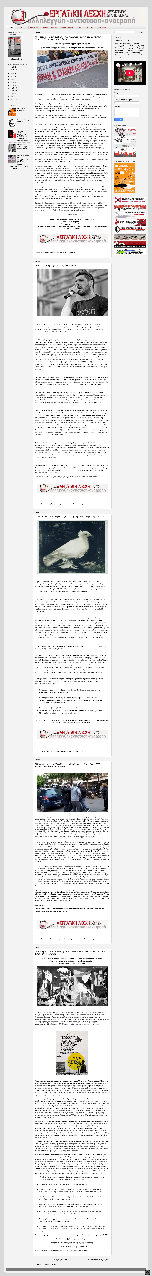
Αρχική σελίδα (60, 1260)
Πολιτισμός (118, 50)
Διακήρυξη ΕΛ (121, 57)
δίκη (61, 939)
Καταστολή (68, 939)
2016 (13, 91)
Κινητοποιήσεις (67, 504)
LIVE (142, 53)
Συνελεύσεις (130, 50)
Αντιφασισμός (56, 504)
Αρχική (10, 27)
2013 (13, 100)
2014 (13, 97)
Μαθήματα (118, 55)
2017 (13, 88)
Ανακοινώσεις (22, 27)
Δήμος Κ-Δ (64, 253)
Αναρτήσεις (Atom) (50, 1264)
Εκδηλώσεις (34, 27)
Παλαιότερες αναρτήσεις (98, 1260)
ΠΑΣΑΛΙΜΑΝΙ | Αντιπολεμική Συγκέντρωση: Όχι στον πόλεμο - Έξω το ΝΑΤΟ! (70, 517)
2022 (13, 73)
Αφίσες (130, 48)
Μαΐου (12, 69)
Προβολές (140, 50)
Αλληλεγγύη (45, 253)
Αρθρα (45, 27)
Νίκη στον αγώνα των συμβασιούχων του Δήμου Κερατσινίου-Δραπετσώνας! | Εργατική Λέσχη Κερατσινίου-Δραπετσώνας (18, 162)
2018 (13, 85)
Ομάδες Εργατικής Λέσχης (71, 27)
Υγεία (142, 55)
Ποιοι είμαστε (102, 27)
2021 (13, 76)
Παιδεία (125, 55)
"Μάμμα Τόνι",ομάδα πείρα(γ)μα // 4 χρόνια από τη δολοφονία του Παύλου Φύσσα (22, 135)
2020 (13, 79)
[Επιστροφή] (147, 1272)
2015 (13, 94)
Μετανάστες (118, 53)
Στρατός (83, 751)
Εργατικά (54, 27)
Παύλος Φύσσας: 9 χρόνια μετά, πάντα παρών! (56, 266)
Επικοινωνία (89, 27)
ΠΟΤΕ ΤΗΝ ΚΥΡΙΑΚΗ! (21, 109)
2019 (13, 82)
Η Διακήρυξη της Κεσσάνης (23, 121)
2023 (13, 67)
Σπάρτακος (76, 751)
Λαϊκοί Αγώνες (78, 504)
